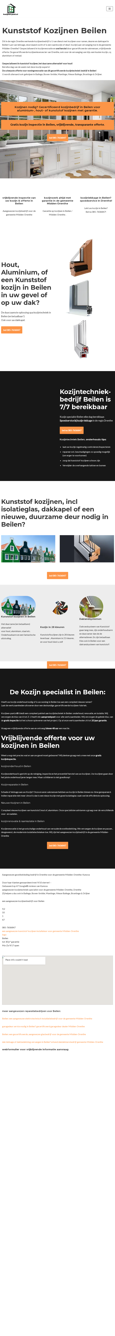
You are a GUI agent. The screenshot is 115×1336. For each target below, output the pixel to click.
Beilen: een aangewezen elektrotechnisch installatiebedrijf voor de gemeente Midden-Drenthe (47, 1018)
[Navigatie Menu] (109, 8)
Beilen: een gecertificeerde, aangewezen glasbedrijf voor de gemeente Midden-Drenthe (44, 1034)
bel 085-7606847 (57, 137)
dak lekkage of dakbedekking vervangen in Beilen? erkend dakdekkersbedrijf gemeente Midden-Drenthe (52, 1042)
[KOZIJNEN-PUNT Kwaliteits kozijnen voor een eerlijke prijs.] (10, 9)
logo (4, 934)
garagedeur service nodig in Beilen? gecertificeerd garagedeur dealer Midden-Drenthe (43, 1026)
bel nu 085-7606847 (71, 430)
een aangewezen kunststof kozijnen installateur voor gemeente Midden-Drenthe (40, 931)
